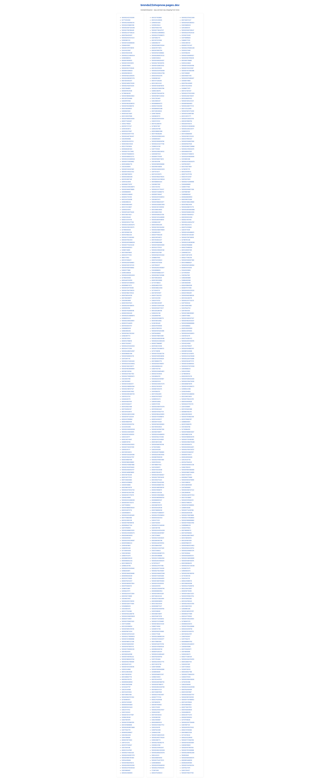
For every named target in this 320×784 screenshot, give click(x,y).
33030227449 (185, 50)
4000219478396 (127, 684)
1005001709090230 (128, 649)
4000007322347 (186, 45)
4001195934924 (157, 427)
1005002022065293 (158, 341)
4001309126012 (127, 452)
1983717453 (125, 257)
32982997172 (126, 336)
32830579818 (126, 65)
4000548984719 (127, 164)
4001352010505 (157, 68)
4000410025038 (127, 53)
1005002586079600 (158, 230)
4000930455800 (127, 704)
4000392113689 (127, 596)
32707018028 (185, 720)
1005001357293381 (187, 235)
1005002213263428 (128, 361)
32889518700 (126, 442)
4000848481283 (127, 149)
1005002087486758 (158, 682)
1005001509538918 (158, 356)
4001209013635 (186, 396)
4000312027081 (157, 252)
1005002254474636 (187, 356)
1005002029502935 (128, 275)
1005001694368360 (187, 470)
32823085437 (156, 101)
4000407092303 (127, 240)
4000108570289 (186, 199)
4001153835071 (186, 649)
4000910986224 (127, 543)
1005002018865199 (128, 25)
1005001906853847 (187, 432)
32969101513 (185, 131)
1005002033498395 (128, 500)
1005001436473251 (187, 593)
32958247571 (126, 591)
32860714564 (156, 626)
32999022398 (186, 389)
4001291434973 (127, 412)
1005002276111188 (158, 566)
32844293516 (156, 586)
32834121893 (185, 371)
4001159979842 (127, 252)
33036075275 (185, 568)
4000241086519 (186, 581)
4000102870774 (127, 510)
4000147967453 (157, 328)
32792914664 (156, 447)
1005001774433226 (128, 245)
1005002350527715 (158, 662)
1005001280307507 (187, 318)
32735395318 (185, 576)
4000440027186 (186, 672)
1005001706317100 (187, 773)
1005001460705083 (158, 581)
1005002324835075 (128, 225)
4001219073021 (127, 214)
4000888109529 (127, 558)
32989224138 (156, 146)
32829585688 (126, 139)
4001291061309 (186, 540)
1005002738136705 (158, 63)
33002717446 (156, 634)
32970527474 (185, 768)
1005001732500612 (158, 619)
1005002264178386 (187, 358)
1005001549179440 (128, 212)
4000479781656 (157, 326)
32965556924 (156, 58)
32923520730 (185, 459)
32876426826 (156, 333)
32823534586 (126, 689)
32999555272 (156, 399)
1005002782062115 (158, 742)
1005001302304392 (158, 227)
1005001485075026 (128, 83)
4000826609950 (186, 197)
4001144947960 (186, 305)
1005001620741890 (158, 631)
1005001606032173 (128, 156)
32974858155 (156, 702)
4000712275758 (186, 174)
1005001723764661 (158, 621)
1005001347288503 (128, 283)
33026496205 (186, 712)
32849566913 (126, 513)
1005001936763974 (187, 561)
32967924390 (156, 730)
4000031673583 (127, 740)
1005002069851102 (158, 485)
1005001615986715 (158, 318)
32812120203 (126, 712)
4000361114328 (157, 422)
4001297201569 (157, 40)
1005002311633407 (158, 694)
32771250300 (126, 20)
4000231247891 (127, 750)
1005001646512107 (158, 674)
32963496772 (156, 740)
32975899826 (185, 38)
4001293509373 (186, 444)
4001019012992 (157, 321)
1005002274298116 (187, 586)
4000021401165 (186, 219)
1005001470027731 (158, 412)
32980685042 (186, 194)
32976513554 (126, 338)
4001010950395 (186, 598)
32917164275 (185, 639)
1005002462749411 (187, 96)
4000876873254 (127, 631)
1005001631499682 (158, 53)
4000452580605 (127, 773)
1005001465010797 (187, 611)
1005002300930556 (128, 429)
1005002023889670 (128, 315)
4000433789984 (127, 419)
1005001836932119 (128, 356)
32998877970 (185, 88)
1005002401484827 (158, 475)
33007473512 (156, 121)
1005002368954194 (128, 386)
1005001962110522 (128, 293)
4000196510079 (127, 487)
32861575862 (185, 315)
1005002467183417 (128, 136)
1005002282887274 (158, 553)
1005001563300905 (158, 424)
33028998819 (156, 270)
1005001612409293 (128, 434)
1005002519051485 (158, 459)
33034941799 (126, 379)
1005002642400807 (158, 267)
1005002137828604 (187, 518)
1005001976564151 (187, 500)
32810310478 (156, 727)
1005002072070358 (187, 366)
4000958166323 (127, 73)
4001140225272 (186, 225)
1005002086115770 (187, 207)
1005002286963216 (158, 636)
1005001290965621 (187, 55)
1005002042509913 (187, 333)
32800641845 (126, 111)
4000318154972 (157, 237)
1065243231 (155, 755)
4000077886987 (157, 343)
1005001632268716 (128, 614)
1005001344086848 (128, 43)
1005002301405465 (128, 515)
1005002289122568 (128, 414)
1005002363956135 (128, 22)
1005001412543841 (158, 439)
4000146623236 (186, 434)
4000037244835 (127, 323)
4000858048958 (127, 682)
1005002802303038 (158, 750)
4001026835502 (186, 98)
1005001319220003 (187, 619)
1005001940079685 (128, 189)
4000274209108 (157, 699)
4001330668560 (186, 134)
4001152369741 (156, 123)
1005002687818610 (158, 219)
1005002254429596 (187, 687)
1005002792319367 (158, 571)
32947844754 (185, 308)
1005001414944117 (128, 384)
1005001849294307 (158, 60)
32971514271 (156, 171)
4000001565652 (186, 717)
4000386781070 (157, 505)
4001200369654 (127, 626)
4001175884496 (127, 518)
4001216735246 (127, 475)
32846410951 (126, 45)
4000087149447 (157, 194)
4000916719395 (186, 591)
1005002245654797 (187, 222)
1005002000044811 (187, 447)
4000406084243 (157, 366)
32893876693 (185, 745)
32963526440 (126, 217)
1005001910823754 (187, 596)
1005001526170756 (158, 644)
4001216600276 (127, 563)
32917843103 (185, 310)
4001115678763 (127, 674)
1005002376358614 (158, 515)
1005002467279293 (158, 737)
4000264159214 (186, 123)
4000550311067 (127, 131)
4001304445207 (127, 81)
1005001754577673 (158, 760)
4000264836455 (127, 535)
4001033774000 (127, 578)
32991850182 (126, 308)
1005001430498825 (187, 232)
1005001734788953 (187, 699)
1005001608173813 (158, 159)
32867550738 (156, 369)
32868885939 (126, 328)
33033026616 (126, 166)
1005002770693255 (187, 674)
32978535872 (185, 164)
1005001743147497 (187, 68)
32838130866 (126, 485)
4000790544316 (127, 295)
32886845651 (185, 422)
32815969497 (126, 770)
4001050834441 (157, 409)
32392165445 (156, 323)
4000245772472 (186, 715)
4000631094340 (127, 313)
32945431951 (156, 712)
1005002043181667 (158, 379)
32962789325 (185, 467)
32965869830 (156, 763)
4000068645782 (186, 641)
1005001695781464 (128, 758)
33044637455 (126, 598)
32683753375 (126, 555)
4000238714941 (127, 439)
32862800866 (186, 278)
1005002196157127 (128, 389)
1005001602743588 (158, 275)
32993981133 (126, 40)
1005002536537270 (158, 384)
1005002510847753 (158, 725)
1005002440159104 (158, 543)
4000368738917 (157, 614)
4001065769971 (157, 432)
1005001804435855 (158, 414)
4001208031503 (186, 606)
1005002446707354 (187, 495)
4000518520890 (157, 280)
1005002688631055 (128, 530)
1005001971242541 (128, 416)
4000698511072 (127, 285)
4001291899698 (127, 725)
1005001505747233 (128, 265)
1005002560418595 (187, 679)
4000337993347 (186, 139)
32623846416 (185, 492)
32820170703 (156, 300)
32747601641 (185, 273)
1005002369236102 (158, 151)
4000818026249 (127, 576)
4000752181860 (186, 227)
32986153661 (126, 588)
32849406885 (186, 184)
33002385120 (185, 43)
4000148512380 (157, 442)
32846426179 (126, 399)
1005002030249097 (128, 540)
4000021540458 (157, 106)
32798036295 (126, 93)
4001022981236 (127, 520)
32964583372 (185, 571)
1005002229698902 (158, 33)
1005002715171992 (128, 151)
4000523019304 (186, 331)
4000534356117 (157, 419)
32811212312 (126, 742)
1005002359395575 (128, 533)
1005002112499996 (187, 182)
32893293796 (156, 129)
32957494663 (126, 88)
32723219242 (185, 735)
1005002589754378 (158, 406)
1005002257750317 (158, 189)
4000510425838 (157, 470)
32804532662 (156, 401)
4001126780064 (186, 533)
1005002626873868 (128, 727)
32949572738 (156, 629)
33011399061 (185, 73)
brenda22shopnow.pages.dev (160, 5)
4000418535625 (186, 414)
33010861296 (185, 159)
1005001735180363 (187, 439)
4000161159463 (157, 704)
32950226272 (185, 654)
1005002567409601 (128, 262)
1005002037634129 (187, 33)
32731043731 (156, 290)
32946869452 (126, 606)
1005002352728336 (187, 566)
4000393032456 (186, 217)
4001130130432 (157, 715)
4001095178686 (186, 60)
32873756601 (156, 535)
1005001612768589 (128, 662)
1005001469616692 (128, 472)
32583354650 (186, 391)
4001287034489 (127, 98)
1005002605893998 (187, 209)
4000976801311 (186, 543)
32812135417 (185, 770)
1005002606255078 (158, 752)
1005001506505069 (158, 245)
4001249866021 (186, 262)
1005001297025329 (128, 634)
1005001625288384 (187, 265)
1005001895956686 (158, 164)
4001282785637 (186, 346)
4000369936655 (157, 601)
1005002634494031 (158, 561)
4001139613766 (127, 694)
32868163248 (126, 548)
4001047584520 (186, 462)
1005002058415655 (128, 444)
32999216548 (126, 717)
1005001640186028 (187, 295)
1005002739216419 (158, 477)
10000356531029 (127, 144)
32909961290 (185, 609)
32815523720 (126, 396)
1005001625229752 (187, 548)
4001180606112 (186, 530)
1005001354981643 (187, 363)
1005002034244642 (128, 363)
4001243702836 (127, 199)
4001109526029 (157, 278)
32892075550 (185, 677)
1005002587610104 (158, 118)
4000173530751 (186, 475)
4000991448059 (186, 760)
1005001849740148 (158, 444)
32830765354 (156, 462)
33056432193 (156, 502)
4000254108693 (127, 482)
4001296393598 (186, 583)
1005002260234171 (187, 129)
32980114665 (126, 250)
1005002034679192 (158, 454)
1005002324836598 (187, 242)
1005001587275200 (187, 111)
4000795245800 (186, 83)
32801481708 (156, 528)
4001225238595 (157, 20)
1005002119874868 (187, 515)
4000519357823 (127, 303)
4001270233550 (186, 86)
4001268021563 (157, 212)
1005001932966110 (128, 106)
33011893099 (185, 651)
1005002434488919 (158, 434)
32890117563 (185, 187)
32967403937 (185, 636)
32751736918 (156, 351)
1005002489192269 (187, 752)
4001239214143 (157, 83)
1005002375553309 (187, 93)
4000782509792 (157, 657)
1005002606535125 (158, 55)
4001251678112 (186, 171)
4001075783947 (127, 745)
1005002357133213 (187, 300)
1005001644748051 (158, 363)
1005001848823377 (158, 273)
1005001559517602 (128, 391)
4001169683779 (157, 361)
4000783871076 (157, 616)
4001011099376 (186, 424)
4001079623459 (186, 204)
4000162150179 (127, 679)
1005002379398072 (158, 35)
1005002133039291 (158, 538)
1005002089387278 (128, 78)
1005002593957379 (128, 755)
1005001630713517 (158, 308)
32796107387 (156, 126)
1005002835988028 (128, 242)
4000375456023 (157, 773)
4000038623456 (157, 288)
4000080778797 (127, 184)
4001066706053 (127, 174)
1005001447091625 (158, 358)
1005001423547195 (128, 492)
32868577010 (185, 40)
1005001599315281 (158, 593)
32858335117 (126, 449)
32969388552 (126, 58)
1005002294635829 (128, 616)
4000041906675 (157, 490)
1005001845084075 (187, 758)
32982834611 (126, 571)
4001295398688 (157, 555)
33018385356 (156, 717)
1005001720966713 (158, 192)
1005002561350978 (187, 341)
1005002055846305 (158, 765)
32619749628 (156, 611)
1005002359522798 (158, 73)
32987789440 (156, 113)
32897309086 (156, 667)
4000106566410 (186, 563)
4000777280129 (186, 657)
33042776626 (126, 123)
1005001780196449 (128, 30)
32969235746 (126, 566)
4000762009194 (186, 689)
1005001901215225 (187, 136)
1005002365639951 (128, 321)
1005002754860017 (158, 513)
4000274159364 (186, 730)
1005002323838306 (187, 126)
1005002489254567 (128, 351)
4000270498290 (186, 247)
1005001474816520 (158, 646)
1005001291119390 (128, 288)
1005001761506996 (187, 750)
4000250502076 (157, 76)
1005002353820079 (187, 161)
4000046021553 (157, 285)
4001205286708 (157, 310)
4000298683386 (157, 131)
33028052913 (156, 232)
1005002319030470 (187, 149)
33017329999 (126, 624)
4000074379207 (157, 396)
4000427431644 (157, 374)
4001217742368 (127, 611)
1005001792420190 (158, 482)
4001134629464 (127, 480)
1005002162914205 (128, 86)
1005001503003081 (187, 742)
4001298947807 (157, 545)
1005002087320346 (128, 28)
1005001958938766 (158, 141)
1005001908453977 (158, 202)
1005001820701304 (128, 697)
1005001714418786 (187, 510)
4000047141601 (127, 619)
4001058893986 (157, 242)
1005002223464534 (128, 55)
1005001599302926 (187, 379)
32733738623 (156, 283)
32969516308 (185, 507)
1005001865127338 (128, 641)
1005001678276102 (187, 727)
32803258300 (186, 684)
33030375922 (185, 528)
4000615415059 (186, 267)
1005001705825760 (187, 523)
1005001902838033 (128, 103)
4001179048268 (157, 134)
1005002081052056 (128, 765)
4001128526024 (157, 111)
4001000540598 (127, 654)
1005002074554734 (128, 490)
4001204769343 (186, 601)
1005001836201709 (158, 214)
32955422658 (126, 182)
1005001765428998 (187, 626)
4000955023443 (127, 707)
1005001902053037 (187, 321)
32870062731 (156, 38)
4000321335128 (157, 492)
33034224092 (186, 343)
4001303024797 (186, 634)
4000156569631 (127, 108)
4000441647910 (127, 401)
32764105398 (185, 682)
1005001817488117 (157, 684)
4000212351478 (127, 219)
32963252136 (156, 313)
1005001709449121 (187, 214)
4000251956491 (186, 293)
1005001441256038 (128, 667)
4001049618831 (186, 704)
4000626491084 (186, 763)
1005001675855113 (128, 646)
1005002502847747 (187, 694)
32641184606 (126, 737)
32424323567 (126, 50)
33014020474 (126, 651)
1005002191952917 (158, 747)
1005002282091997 (158, 533)
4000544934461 (127, 204)
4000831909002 (127, 60)
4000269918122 (157, 722)
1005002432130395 (128, 17)
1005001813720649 (128, 68)
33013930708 (185, 427)
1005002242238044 (158, 179)
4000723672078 (186, 255)
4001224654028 (127, 672)
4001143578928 (186, 702)
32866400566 (186, 280)
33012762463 (156, 98)
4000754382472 (186, 338)
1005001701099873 (158, 416)
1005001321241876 (187, 353)
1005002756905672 (128, 376)
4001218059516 (186, 538)
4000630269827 (127, 732)
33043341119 (185, 578)
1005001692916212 (128, 763)
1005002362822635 (158, 169)
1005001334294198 (187, 65)
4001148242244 (157, 596)
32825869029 (186, 25)
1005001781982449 (187, 416)
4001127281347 (186, 91)
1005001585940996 (158, 669)
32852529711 (126, 437)
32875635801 (126, 381)
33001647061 (185, 275)
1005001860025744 (128, 659)
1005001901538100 (187, 697)
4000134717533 (127, 477)
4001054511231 (126, 664)
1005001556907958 (187, 141)
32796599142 (185, 374)
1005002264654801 (158, 371)
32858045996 (186, 646)
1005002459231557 (158, 710)
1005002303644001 (158, 578)
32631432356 (156, 298)
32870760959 (126, 528)
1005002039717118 (128, 134)
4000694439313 (186, 624)
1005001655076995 (187, 480)
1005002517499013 (187, 154)
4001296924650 (157, 209)
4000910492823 (127, 247)
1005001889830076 (187, 437)
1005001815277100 (128, 222)
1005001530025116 (187, 118)
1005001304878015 (158, 86)
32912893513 (185, 28)
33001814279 (185, 336)
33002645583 (126, 538)
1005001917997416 (187, 747)
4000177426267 (127, 121)
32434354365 (126, 427)
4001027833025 (157, 386)
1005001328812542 (158, 65)
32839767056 (126, 101)
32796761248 (185, 240)
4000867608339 (157, 457)
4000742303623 (157, 260)
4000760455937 (127, 35)
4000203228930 (186, 737)
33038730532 (185, 669)
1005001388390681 (187, 313)
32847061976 (126, 720)
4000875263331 (157, 651)
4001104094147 (127, 409)
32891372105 (156, 404)
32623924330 (126, 735)
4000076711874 (157, 48)
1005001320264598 (128, 454)
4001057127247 (127, 126)
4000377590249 (157, 235)
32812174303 (156, 707)
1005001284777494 (128, 603)
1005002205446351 (187, 644)
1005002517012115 (187, 404)
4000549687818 (127, 459)
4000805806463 (186, 103)
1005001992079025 (158, 177)
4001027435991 (127, 702)
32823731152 (126, 710)
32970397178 (126, 358)
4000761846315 (127, 586)
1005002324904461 (158, 654)
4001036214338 (157, 346)
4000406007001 (186, 151)
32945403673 (126, 129)
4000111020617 (126, 343)
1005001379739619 (128, 48)
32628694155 (156, 376)
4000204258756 (186, 629)
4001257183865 (157, 17)
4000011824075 (157, 472)
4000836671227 (157, 606)
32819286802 (185, 326)
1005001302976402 (128, 467)
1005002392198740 (187, 573)
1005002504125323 (128, 38)
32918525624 (156, 25)
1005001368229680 (187, 202)
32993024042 (126, 209)
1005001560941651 (128, 644)
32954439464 (126, 760)
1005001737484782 (187, 740)
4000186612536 (186, 732)
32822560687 (156, 720)
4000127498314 (186, 502)
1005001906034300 (128, 118)
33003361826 (126, 553)
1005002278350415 (158, 768)
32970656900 (185, 487)
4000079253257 (127, 581)
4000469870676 (186, 384)
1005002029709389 (158, 70)
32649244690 (126, 497)
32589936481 (156, 672)
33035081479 (126, 609)
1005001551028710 (187, 631)
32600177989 (126, 270)
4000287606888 (186, 245)
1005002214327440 (158, 548)
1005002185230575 (128, 227)
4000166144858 (157, 166)
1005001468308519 (158, 487)
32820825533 (156, 381)
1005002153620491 (158, 598)
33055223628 (186, 63)
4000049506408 (186, 457)
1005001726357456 (128, 447)
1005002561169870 (128, 305)
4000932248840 (127, 194)
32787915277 (156, 563)
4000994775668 (186, 477)
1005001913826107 (187, 452)
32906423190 (156, 732)
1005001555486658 (187, 394)
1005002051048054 (158, 197)
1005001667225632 (158, 96)
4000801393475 (157, 389)
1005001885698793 (158, 497)
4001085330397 (157, 303)
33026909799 (156, 315)
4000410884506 (186, 285)
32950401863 (126, 545)
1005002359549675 (128, 187)
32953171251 (156, 520)
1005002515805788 (158, 88)
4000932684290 (127, 177)
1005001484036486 (128, 573)
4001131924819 (156, 394)
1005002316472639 (187, 381)
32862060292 (126, 331)
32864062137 (156, 43)
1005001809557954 (128, 583)
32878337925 (185, 179)
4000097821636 (127, 91)
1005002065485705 (128, 394)
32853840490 (186, 283)
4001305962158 (127, 232)
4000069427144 (127, 525)
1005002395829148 (158, 250)
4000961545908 (186, 351)
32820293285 (156, 449)
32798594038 (126, 230)
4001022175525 (157, 247)
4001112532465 (186, 108)
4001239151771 (186, 116)
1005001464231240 (158, 624)
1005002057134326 (158, 568)
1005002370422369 (187, 17)
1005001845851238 (187, 464)
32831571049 (185, 230)
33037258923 (156, 550)
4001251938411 (126, 260)
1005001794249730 (158, 93)
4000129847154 (186, 662)
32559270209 (185, 35)
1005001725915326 (158, 305)
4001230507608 (127, 116)
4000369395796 (157, 540)
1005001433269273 (187, 386)
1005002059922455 (158, 136)
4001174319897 (186, 497)
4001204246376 (186, 298)
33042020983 (186, 270)
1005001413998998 (128, 639)
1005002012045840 (128, 568)
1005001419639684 (158, 495)
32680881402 (156, 78)
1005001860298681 (128, 462)
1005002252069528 (128, 159)
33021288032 (185, 482)
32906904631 (156, 139)
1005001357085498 (187, 70)
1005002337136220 (128, 33)
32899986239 (186, 525)
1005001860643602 (128, 96)
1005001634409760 (158, 609)
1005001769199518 (128, 523)
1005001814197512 (128, 141)
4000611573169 (186, 288)
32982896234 (126, 202)
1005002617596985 (158, 452)
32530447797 (126, 687)
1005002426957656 (158, 204)
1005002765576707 (187, 449)
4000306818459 (157, 758)
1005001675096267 (187, 78)
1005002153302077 (158, 639)
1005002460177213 (187, 106)
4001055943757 (127, 326)
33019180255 (185, 53)
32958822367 (156, 222)
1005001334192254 (187, 765)
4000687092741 (186, 412)
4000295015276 (186, 376)
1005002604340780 (158, 687)
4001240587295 (186, 250)
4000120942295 (157, 225)
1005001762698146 (128, 310)
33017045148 (126, 747)
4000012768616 (127, 341)
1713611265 (155, 770)
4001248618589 (186, 485)
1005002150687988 (128, 464)
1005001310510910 (128, 63)
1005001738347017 (158, 30)
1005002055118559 (128, 601)
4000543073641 (127, 113)
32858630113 (156, 116)
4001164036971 (127, 298)
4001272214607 (127, 207)
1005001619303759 (128, 424)
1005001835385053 (187, 22)
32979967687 (185, 192)
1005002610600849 (187, 156)
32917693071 (156, 265)
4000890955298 (157, 108)
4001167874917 (156, 293)
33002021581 (185, 664)
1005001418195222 (128, 657)
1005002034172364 (128, 593)
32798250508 (126, 278)
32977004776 (126, 730)
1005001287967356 (158, 429)
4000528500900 (186, 328)
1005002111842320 (128, 752)
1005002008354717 (128, 470)
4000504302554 (157, 518)
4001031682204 (127, 235)
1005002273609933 (128, 636)
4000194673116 (186, 76)
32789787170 (185, 169)
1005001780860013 (128, 154)
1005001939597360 (187, 260)
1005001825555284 (158, 255)
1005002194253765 (187, 603)
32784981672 (126, 699)
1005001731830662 (128, 161)
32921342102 (156, 187)
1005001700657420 (128, 621)
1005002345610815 (128, 432)
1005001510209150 (158, 583)
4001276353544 (157, 603)
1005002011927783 (128, 374)
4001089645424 (157, 182)
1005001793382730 (158, 353)
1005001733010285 (158, 576)
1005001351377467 (128, 715)
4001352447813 (157, 679)
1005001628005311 (187, 555)
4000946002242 (127, 561)
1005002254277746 (158, 144)
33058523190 (156, 745)
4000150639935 (186, 710)
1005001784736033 (128, 290)
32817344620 (185, 667)
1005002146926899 (187, 558)
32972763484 (156, 659)
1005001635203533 (187, 290)
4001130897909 (157, 692)
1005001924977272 (187, 361)
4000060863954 (157, 591)
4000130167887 (186, 692)
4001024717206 (127, 348)
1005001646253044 (158, 45)
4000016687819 (127, 422)
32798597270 (185, 621)
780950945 (185, 755)
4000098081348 (127, 353)
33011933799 (156, 161)
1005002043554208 (158, 530)
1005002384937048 (158, 573)
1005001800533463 (187, 545)
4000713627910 (186, 707)
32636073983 (185, 81)
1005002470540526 (128, 768)
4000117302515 (157, 295)
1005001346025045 (158, 735)
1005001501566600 (187, 505)
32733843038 (126, 550)
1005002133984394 (158, 558)
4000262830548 (186, 513)
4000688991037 (157, 500)
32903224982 (126, 669)
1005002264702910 (187, 659)
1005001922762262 (128, 333)
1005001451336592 (158, 207)
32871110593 (156, 149)
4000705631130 (157, 28)
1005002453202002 (128, 346)
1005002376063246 (187, 48)
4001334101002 (127, 692)
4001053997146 (127, 179)
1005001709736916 (187, 237)
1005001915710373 (128, 502)
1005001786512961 (158, 336)
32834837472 (156, 199)
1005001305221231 (187, 101)
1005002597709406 (187, 722)
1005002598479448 (187, 442)
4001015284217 (127, 404)
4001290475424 (157, 480)
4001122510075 (157, 174)
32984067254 (185, 252)
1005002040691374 (187, 550)
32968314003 (156, 677)
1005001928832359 (187, 212)
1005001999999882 (187, 520)
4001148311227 (186, 20)
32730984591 (185, 429)
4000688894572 (157, 103)
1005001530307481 (128, 169)
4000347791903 (186, 616)
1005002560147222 (187, 490)
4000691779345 (157, 156)
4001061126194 (126, 371)
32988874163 (156, 257)
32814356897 (185, 406)
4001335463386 (186, 409)
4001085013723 (157, 689)
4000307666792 (186, 121)
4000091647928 (186, 144)
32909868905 (126, 192)
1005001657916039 (187, 58)
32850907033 (156, 154)
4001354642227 (157, 240)
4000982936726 (157, 649)
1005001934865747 (187, 348)
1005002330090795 (158, 588)
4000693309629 (127, 70)
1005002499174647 (187, 535)
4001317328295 (157, 81)
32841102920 (156, 523)
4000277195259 (186, 257)
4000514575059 (157, 262)
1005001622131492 (158, 437)
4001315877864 (186, 166)
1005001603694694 (128, 369)
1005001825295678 (128, 76)
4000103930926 (186, 401)
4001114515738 (156, 664)
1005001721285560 (128, 237)
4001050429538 (157, 507)
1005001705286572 (158, 348)
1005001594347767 (128, 457)
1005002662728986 (187, 146)
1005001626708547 (187, 30)
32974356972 (156, 467)
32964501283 (156, 22)
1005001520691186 (187, 113)
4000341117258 (127, 255)
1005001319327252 (128, 171)
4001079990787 (186, 419)
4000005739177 (186, 454)
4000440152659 (127, 280)
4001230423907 (186, 588)
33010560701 (156, 391)
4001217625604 (127, 146)
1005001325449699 (158, 217)
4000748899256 (157, 510)
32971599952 (126, 505)
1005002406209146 (158, 338)
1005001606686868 (187, 323)
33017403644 (185, 553)
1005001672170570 (128, 495)
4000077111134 (156, 697)
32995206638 (126, 273)
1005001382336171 (128, 366)
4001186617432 (156, 464)
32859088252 (186, 369)
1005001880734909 (187, 472)
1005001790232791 (187, 399)
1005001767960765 (128, 722)
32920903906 (126, 300)
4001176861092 (157, 641)
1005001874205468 (158, 331)
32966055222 (126, 318)
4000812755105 (127, 197)
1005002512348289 (158, 525)
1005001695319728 (128, 629)
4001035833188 (127, 406)
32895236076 (156, 91)
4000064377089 (186, 614)
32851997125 (185, 725)
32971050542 (185, 303)
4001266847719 (127, 677)
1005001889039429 (128, 507)
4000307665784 (157, 50)
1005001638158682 (128, 267)
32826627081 (156, 184)
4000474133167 (186, 177)
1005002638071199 (187, 189)
